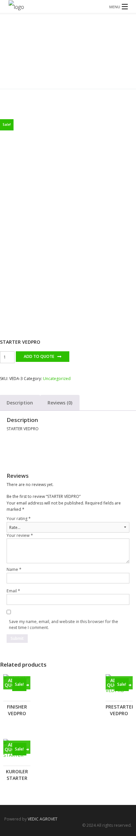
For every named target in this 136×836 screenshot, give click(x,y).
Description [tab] (20, 403)
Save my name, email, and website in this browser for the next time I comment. (63, 624)
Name (14, 569)
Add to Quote (39, 356)
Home (62, 65)
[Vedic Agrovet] (68, 6)
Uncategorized (84, 65)
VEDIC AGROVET (42, 819)
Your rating (19, 518)
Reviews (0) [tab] (60, 403)
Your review (20, 535)
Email (13, 591)
